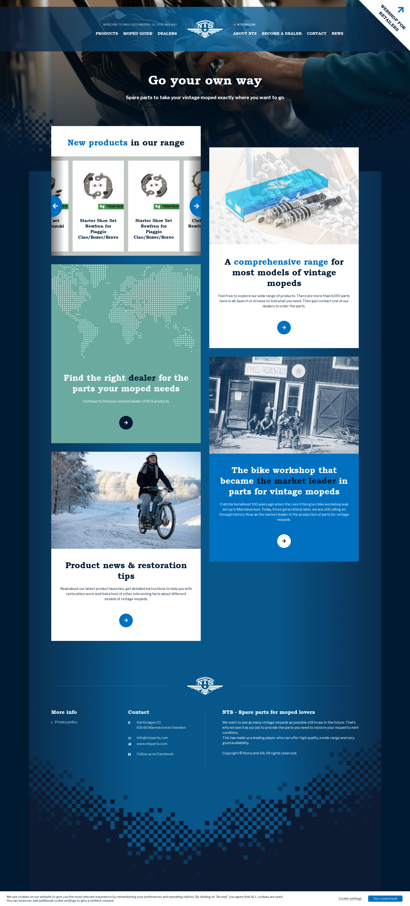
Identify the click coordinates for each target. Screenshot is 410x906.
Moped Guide (137, 33)
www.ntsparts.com (152, 744)
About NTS (245, 33)
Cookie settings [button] (350, 898)
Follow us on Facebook (155, 754)
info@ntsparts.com (152, 738)
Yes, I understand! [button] (385, 898)
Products (107, 33)
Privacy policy (66, 722)
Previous (51, 206)
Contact (317, 33)
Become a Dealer (282, 33)
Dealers (167, 33)
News (337, 33)
